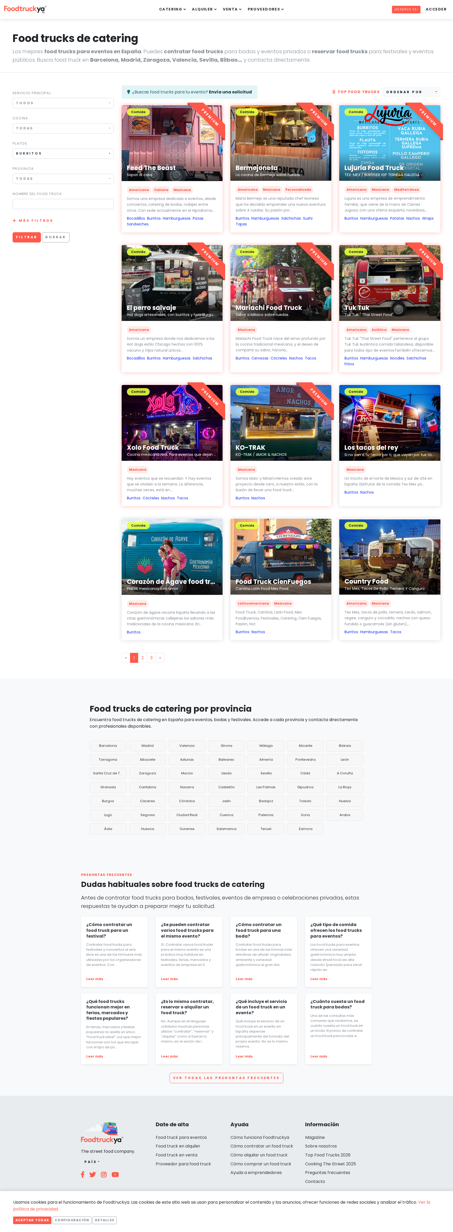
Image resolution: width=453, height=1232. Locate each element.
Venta (230, 9)
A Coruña (345, 773)
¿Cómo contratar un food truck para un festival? (109, 930)
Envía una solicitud (230, 92)
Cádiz (305, 773)
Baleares (226, 759)
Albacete (147, 759)
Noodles (397, 358)
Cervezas (259, 358)
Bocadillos (136, 218)
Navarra (187, 787)
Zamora (305, 828)
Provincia (23, 168)
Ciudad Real (186, 814)
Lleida (226, 773)
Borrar (55, 237)
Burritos (154, 218)
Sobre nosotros (321, 1146)
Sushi (307, 218)
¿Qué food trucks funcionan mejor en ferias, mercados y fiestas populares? (108, 1010)
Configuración (72, 1220)
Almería (266, 759)
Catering (170, 9)
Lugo (108, 814)
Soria (305, 814)
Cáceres (147, 801)
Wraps (428, 218)
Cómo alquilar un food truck (259, 1155)
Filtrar (26, 237)
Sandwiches (138, 224)
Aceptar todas (32, 1220)
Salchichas (291, 218)
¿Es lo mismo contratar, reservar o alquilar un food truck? (187, 1007)
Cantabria (147, 787)
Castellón (226, 787)
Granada (108, 787)
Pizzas (198, 218)
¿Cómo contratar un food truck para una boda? (259, 930)
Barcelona (108, 745)
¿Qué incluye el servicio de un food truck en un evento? (261, 1007)
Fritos (349, 364)
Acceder (436, 9)
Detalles (104, 1220)
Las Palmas (266, 787)
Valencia (187, 745)
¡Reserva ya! (406, 9)
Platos (20, 143)
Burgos (108, 801)
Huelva (345, 801)
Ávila (108, 828)
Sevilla (266, 773)
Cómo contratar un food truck (261, 1146)
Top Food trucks (359, 91)
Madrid (148, 745)
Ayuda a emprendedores (256, 1173)
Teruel (266, 828)
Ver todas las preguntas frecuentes (226, 1078)
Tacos (310, 358)
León (345, 759)
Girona (226, 745)
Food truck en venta (176, 1155)
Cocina (20, 118)
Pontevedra (305, 759)
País (90, 1162)
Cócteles (279, 358)
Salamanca (226, 828)
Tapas (241, 224)
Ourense (187, 828)
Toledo (305, 801)
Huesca (147, 828)
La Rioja (344, 787)
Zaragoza (147, 773)
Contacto (315, 1181)
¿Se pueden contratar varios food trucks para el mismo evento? (187, 930)
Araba (344, 814)
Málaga (266, 745)
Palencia (265, 814)
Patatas (397, 218)
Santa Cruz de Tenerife (110, 773)
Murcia (187, 773)
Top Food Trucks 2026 (327, 1155)
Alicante (305, 745)
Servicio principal (32, 93)
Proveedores (264, 9)
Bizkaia (345, 745)
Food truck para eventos (181, 1137)
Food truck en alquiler (178, 1146)
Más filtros (36, 220)
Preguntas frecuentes (327, 1173)
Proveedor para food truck (183, 1164)
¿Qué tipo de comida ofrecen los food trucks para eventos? (336, 930)
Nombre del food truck (37, 194)
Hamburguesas (177, 218)
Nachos (413, 218)
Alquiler (202, 9)
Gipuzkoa (305, 787)
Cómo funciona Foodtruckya (259, 1137)
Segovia (148, 814)
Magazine (315, 1137)
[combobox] (63, 103)
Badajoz (266, 801)
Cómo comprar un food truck (260, 1164)
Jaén (226, 801)
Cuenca (226, 814)
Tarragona (108, 759)
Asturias (187, 759)
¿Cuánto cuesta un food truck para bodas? (337, 1004)
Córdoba (187, 801)
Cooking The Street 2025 (330, 1164)
